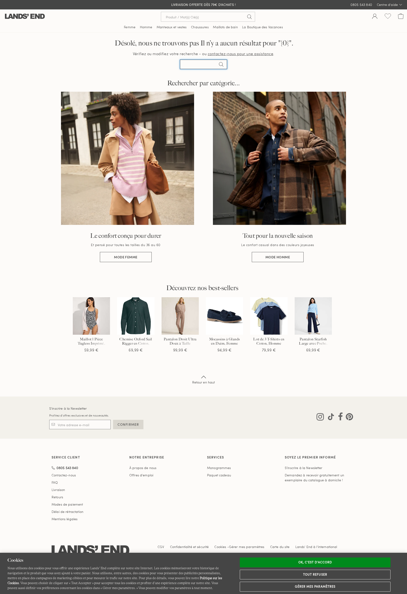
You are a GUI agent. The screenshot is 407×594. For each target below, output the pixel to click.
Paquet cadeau (219, 475)
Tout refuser (315, 574)
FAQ (55, 482)
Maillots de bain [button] (225, 27)
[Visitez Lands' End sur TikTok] (329, 417)
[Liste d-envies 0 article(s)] (388, 17)
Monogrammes (219, 468)
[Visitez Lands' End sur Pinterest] (348, 417)
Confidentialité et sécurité (189, 546)
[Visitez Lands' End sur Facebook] (339, 417)
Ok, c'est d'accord (315, 562)
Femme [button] (129, 27)
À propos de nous (142, 468)
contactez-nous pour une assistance (240, 53)
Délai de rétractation (67, 511)
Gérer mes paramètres (315, 586)
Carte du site (280, 546)
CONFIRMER (128, 424)
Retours (57, 497)
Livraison (58, 489)
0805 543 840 (361, 4)
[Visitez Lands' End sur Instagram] (320, 417)
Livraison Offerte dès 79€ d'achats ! (203, 4)
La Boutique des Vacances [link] (262, 27)
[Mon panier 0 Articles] (400, 17)
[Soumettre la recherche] (249, 17)
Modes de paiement (67, 504)
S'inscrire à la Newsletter (68, 408)
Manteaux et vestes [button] (172, 27)
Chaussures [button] (199, 27)
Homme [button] (146, 27)
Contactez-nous (64, 475)
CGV (161, 546)
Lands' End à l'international (316, 546)
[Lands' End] (25, 17)
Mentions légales (64, 519)
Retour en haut (203, 382)
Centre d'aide (387, 4)
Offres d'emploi (141, 475)
